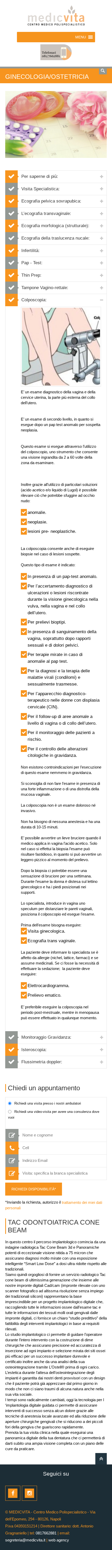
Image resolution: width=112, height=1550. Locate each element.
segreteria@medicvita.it (25, 1540)
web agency (58, 1540)
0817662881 (46, 1533)
